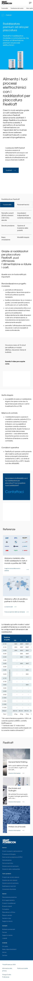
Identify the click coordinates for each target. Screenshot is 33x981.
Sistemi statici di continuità (10, 866)
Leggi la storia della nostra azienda (12, 569)
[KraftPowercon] (6, 3)
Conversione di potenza (9, 889)
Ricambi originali (7, 906)
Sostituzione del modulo (17, 8)
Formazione (5, 909)
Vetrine (4, 952)
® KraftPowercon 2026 (9, 964)
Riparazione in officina (8, 912)
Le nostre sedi (8, 606)
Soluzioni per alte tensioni (9, 880)
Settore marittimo (7, 863)
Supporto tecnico (7, 935)
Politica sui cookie (22, 968)
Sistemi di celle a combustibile (11, 869)
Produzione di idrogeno (9, 854)
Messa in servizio (7, 915)
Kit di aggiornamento (8, 900)
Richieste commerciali (8, 929)
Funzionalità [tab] (7, 205)
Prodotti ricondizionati (8, 903)
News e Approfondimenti (9, 949)
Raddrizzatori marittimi (9, 886)
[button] (2, 15)
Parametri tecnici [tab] (23, 205)
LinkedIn (4, 938)
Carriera (4, 955)
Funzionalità (4, 8)
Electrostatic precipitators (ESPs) (12, 857)
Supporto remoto (7, 921)
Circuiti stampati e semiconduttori (12, 851)
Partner (4, 932)
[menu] (30, 3)
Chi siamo (5, 946)
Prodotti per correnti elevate (10, 877)
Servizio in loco (6, 918)
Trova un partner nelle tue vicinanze (14, 612)
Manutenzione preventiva (9, 897)
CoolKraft (9, 170)
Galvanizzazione (6, 860)
